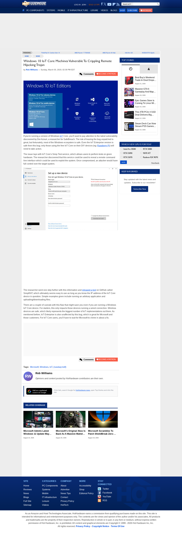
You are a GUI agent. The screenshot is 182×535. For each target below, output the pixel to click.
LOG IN (77, 5)
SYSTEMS (51, 10)
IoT (61, 136)
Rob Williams (43, 373)
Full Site (27, 501)
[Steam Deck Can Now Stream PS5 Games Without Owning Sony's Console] (129, 126)
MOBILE (61, 10)
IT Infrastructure (49, 497)
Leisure (45, 501)
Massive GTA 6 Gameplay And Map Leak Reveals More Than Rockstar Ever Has (144, 90)
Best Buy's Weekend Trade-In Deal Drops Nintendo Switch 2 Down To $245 (145, 79)
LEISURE (94, 10)
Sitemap (27, 505)
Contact (64, 497)
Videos (45, 505)
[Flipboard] (114, 4)
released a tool (89, 290)
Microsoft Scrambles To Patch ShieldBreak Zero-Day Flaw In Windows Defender (101, 432)
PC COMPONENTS (35, 10)
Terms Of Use (117, 526)
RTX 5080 (147, 149)
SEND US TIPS (94, 5)
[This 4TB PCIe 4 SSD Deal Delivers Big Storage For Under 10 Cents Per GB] (129, 115)
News (38, 56)
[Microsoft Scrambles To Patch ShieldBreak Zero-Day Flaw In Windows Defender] (103, 419)
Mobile (45, 493)
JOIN (84, 5)
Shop (122, 10)
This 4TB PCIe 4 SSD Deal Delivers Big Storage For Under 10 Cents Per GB (145, 113)
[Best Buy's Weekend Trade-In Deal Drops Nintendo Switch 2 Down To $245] (129, 80)
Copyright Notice (100, 526)
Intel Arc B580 (129, 149)
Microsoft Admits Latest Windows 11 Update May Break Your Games (36, 432)
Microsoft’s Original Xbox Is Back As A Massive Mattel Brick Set (70, 432)
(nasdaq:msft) (59, 367)
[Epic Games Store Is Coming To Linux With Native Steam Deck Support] (129, 103)
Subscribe (132, 10)
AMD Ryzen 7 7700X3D (82, 53)
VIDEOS (104, 10)
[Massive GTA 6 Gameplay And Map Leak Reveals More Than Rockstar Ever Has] (129, 92)
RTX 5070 (127, 157)
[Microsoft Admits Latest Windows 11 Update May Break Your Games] (38, 419)
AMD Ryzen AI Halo (109, 53)
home (27, 56)
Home (26, 486)
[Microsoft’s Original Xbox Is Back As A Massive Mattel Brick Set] (71, 419)
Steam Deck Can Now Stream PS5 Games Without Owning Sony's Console (145, 125)
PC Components (50, 486)
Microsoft (34, 367)
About (63, 486)
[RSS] (118, 4)
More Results (155, 163)
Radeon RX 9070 (150, 157)
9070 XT (147, 153)
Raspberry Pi (103, 146)
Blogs (26, 497)
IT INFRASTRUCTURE (78, 10)
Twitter (106, 489)
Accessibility (85, 486)
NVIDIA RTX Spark (148, 53)
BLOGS (114, 10)
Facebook (107, 493)
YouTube (107, 496)
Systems (46, 489)
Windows (44, 367)
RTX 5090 (127, 153)
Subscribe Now (139, 189)
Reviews (27, 489)
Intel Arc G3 (129, 53)
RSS (105, 500)
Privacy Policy (67, 501)
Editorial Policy (86, 493)
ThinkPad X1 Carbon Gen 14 (50, 53)
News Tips (66, 493)
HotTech (64, 505)
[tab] (131, 69)
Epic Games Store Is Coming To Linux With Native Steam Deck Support (145, 102)
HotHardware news (83, 390)
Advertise (65, 489)
